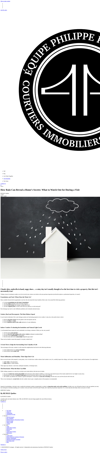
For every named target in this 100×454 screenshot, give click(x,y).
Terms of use (4, 449)
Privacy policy (4, 452)
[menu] (51, 171)
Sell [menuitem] (4, 171)
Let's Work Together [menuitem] (8, 176)
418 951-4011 (4, 10)
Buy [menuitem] (4, 173)
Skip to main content (5, 1)
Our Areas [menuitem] (6, 181)
